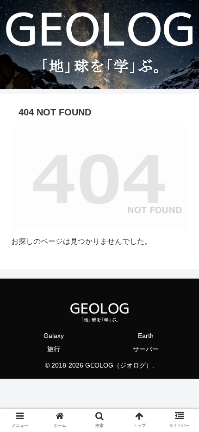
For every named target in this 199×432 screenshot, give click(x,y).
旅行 (53, 349)
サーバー (146, 349)
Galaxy (54, 335)
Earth (146, 335)
